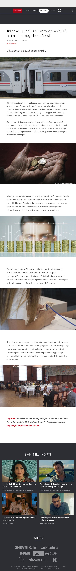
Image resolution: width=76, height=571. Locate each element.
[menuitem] (72, 10)
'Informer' (11, 418)
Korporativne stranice (49, 569)
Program (35, 10)
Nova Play (53, 10)
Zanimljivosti (43, 10)
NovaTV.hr (61, 10)
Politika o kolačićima (26, 569)
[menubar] (72, 11)
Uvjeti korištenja (30, 567)
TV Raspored (26, 10)
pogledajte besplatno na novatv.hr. (23, 425)
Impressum (15, 567)
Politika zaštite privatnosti (53, 567)
